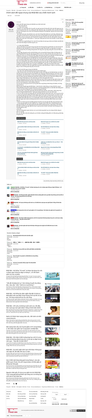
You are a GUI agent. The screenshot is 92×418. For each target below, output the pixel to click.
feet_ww (9, 15)
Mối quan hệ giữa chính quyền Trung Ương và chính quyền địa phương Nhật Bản (52, 153)
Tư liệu (7, 396)
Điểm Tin (40, 7)
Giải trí (30, 400)
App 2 (65, 394)
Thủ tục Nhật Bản (22, 396)
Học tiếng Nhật (32, 396)
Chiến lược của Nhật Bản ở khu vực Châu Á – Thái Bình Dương (52, 142)
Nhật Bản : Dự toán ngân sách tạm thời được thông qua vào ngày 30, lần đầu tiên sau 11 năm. (34, 225)
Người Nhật (31, 398)
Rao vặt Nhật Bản (33, 403)
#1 (62, 21)
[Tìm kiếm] (77, 3)
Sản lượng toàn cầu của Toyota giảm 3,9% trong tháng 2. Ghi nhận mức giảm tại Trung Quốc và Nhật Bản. (36, 210)
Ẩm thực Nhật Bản (33, 391)
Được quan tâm (70, 19)
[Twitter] (27, 416)
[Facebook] (24, 416)
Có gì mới (58, 7)
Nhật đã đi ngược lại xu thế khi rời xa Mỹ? (50, 121)
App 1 (56, 394)
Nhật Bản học (49, 7)
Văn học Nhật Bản (33, 393)
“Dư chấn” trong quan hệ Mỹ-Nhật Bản (49, 132)
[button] (35, 7)
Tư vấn (54, 399)
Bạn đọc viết (43, 400)
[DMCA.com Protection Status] (77, 410)
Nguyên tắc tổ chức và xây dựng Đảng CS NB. (51, 147)
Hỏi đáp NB (43, 396)
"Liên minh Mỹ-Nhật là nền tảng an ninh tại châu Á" (28, 127)
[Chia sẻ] (60, 22)
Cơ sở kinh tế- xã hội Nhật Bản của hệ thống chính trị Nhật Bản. (28, 148)
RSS (8, 415)
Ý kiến (42, 398)
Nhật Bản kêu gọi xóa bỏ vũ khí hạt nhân (26, 121)
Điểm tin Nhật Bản (15, 191)
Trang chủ (23, 7)
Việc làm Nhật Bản (22, 398)
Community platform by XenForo (32, 410)
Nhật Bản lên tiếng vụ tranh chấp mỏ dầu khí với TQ (28, 132)
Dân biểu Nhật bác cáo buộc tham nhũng (50, 126)
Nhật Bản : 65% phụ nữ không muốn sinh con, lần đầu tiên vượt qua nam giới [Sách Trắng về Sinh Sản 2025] (36, 203)
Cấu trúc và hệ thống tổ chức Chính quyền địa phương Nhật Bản (27, 153)
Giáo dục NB (43, 393)
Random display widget (13, 233)
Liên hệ (7, 398)
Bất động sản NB (44, 391)
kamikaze (20, 123)
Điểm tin (9, 184)
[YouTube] (30, 416)
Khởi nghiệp (43, 403)
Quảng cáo (64, 399)
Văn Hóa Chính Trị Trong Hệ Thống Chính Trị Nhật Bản (28, 142)
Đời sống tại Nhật (22, 393)
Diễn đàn (31, 7)
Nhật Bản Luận (67, 7)
